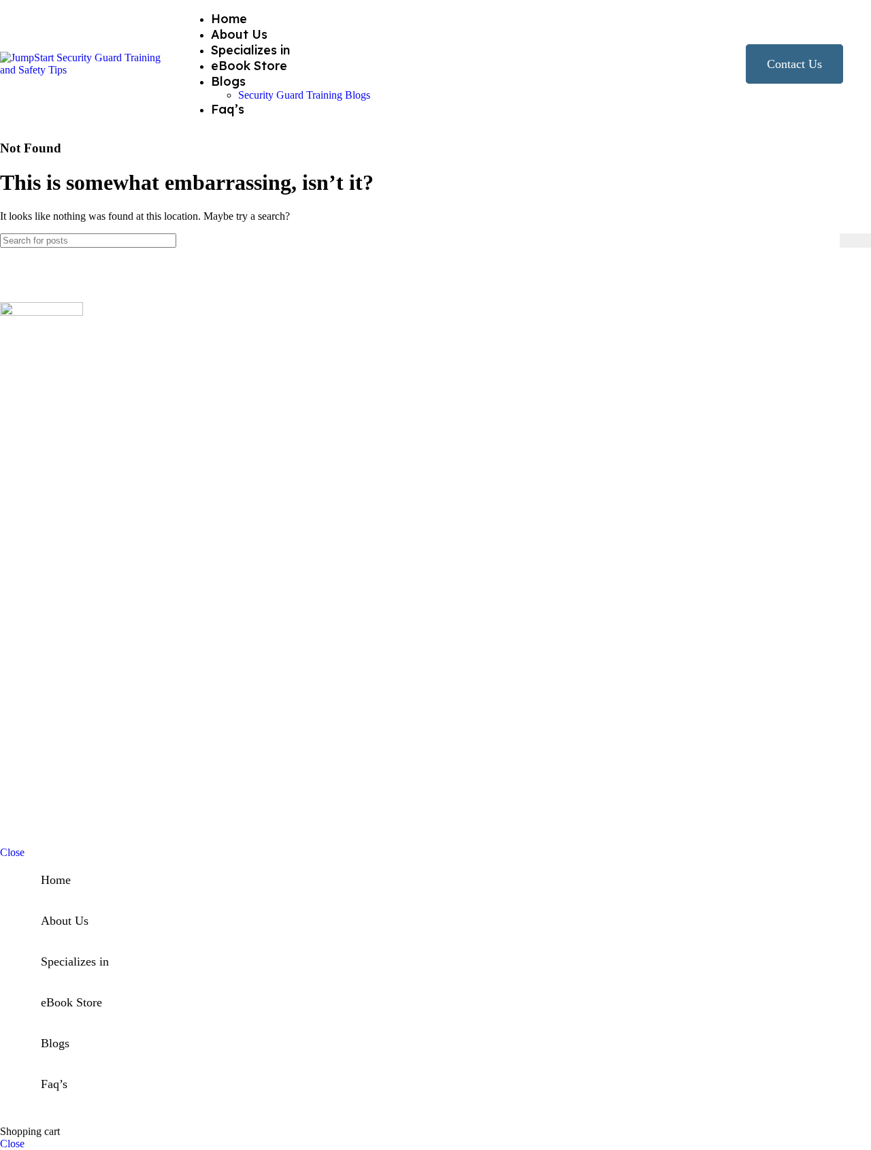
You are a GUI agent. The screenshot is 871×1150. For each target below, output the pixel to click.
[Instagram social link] (25, 470)
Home (81, 544)
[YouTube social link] (43, 470)
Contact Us (794, 64)
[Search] (855, 240)
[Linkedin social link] (60, 470)
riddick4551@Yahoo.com (82, 732)
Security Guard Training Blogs (304, 95)
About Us (89, 581)
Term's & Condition (822, 825)
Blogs (80, 562)
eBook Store (95, 599)
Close (12, 852)
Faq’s (79, 617)
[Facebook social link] (8, 470)
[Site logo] (85, 70)
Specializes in (97, 636)
